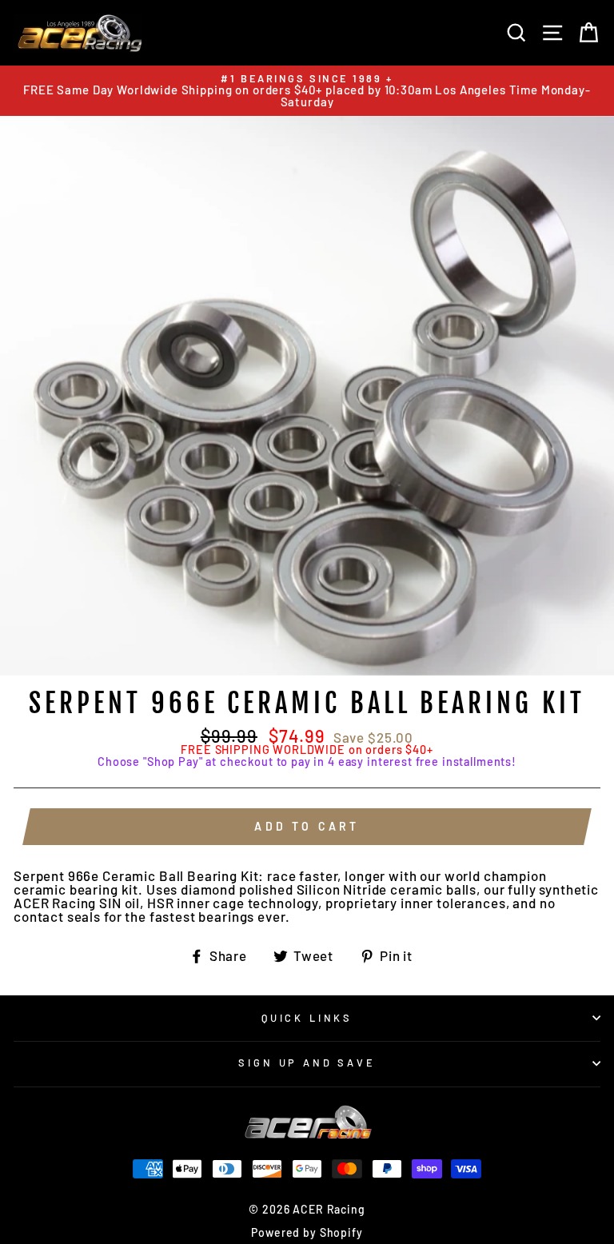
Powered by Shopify (306, 1232)
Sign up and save (306, 1062)
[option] (307, 91)
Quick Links (307, 1017)
